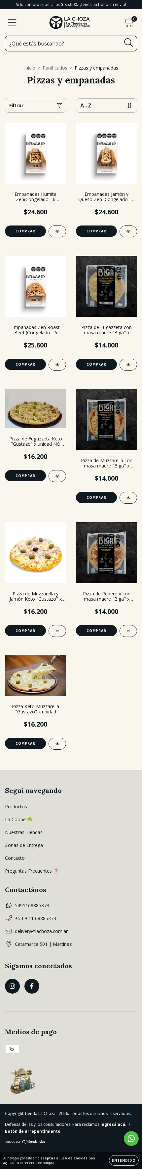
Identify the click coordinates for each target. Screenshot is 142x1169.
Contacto (15, 858)
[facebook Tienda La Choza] (31, 986)
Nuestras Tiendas (24, 832)
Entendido (124, 1160)
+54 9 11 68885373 (35, 918)
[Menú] (12, 22)
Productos (16, 806)
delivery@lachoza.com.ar (41, 931)
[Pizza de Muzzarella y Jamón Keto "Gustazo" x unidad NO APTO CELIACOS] (57, 631)
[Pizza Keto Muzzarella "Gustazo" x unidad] (57, 744)
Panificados (55, 68)
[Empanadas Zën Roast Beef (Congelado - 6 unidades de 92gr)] (57, 365)
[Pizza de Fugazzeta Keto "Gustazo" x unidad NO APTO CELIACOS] (57, 476)
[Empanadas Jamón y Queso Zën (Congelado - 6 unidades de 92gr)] (128, 231)
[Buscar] (128, 42)
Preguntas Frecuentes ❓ (32, 871)
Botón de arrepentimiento (32, 1131)
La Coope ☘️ (19, 819)
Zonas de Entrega (24, 845)
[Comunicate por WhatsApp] (131, 1138)
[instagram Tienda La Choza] (12, 986)
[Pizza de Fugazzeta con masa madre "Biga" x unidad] (128, 365)
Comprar (25, 364)
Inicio (29, 68)
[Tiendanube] (25, 1142)
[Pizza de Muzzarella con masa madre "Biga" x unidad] (128, 498)
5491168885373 (32, 905)
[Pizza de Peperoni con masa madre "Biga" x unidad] (128, 631)
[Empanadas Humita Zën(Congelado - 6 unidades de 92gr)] (57, 231)
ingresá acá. (113, 1124)
